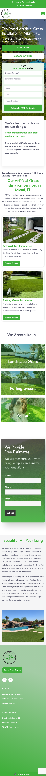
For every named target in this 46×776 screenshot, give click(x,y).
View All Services (8, 703)
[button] (43, 13)
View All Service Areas (10, 727)
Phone (8, 487)
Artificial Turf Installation (12, 699)
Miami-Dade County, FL (11, 718)
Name (8, 475)
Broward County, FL (10, 723)
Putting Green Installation (12, 694)
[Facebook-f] (4, 680)
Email (7, 499)
